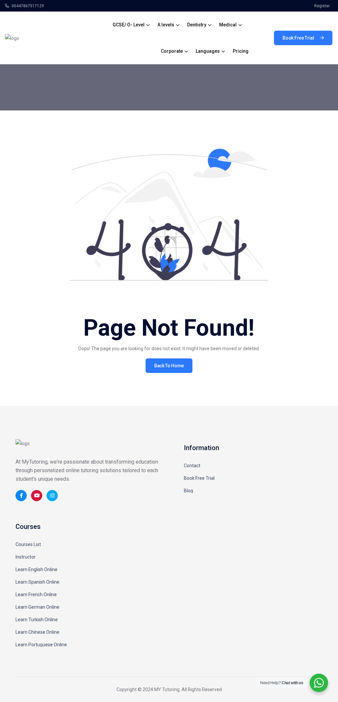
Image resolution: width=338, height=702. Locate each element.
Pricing (241, 51)
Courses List (28, 544)
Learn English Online (36, 569)
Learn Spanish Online (37, 582)
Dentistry (196, 24)
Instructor (26, 557)
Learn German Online (37, 607)
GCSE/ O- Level (129, 24)
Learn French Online (36, 594)
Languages (208, 51)
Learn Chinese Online (37, 632)
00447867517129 (27, 6)
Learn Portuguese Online (41, 644)
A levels (165, 24)
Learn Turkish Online (37, 619)
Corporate (172, 51)
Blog (188, 490)
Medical (228, 24)
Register (322, 6)
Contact (192, 465)
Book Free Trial (199, 478)
